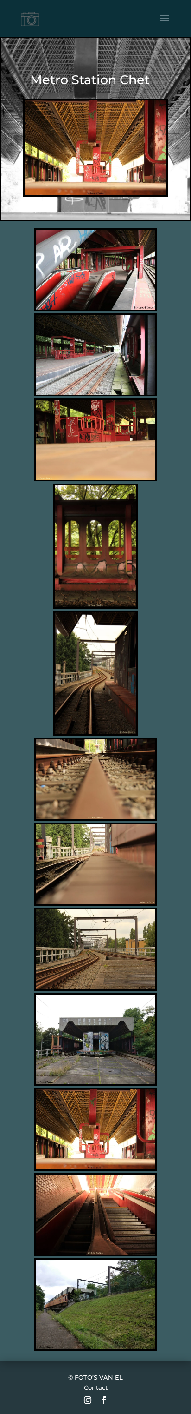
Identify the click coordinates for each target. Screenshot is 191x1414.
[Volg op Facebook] (103, 1400)
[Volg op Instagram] (87, 1400)
